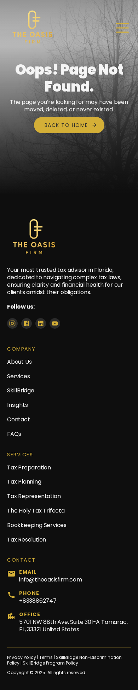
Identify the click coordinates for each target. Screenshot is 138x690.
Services (18, 376)
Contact (18, 419)
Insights (17, 405)
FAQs (14, 434)
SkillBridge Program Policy (50, 663)
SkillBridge (20, 390)
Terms (46, 657)
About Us (19, 362)
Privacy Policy (21, 657)
